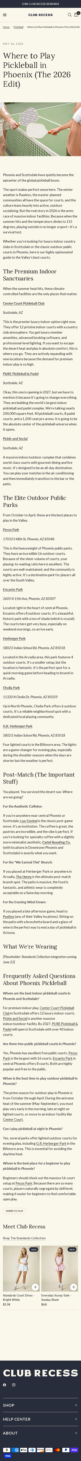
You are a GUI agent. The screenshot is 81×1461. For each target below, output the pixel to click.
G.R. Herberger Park (51, 1143)
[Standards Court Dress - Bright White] (21, 1269)
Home (6, 26)
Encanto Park (63, 1058)
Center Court (13, 1119)
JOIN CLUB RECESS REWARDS (40, 3)
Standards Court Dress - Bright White (19, 1298)
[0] (75, 15)
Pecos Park (24, 1183)
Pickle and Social (15, 1018)
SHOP (8, 1405)
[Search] (69, 15)
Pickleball (18, 26)
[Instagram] (16, 1385)
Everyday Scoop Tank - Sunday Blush (56, 1298)
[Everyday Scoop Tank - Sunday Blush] (59, 1269)
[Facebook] (7, 1385)
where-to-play (14, 1211)
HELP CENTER (17, 1419)
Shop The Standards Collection (24, 1238)
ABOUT (10, 1433)
